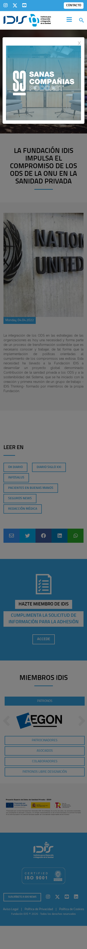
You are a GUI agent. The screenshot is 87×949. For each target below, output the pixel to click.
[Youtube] (24, 5)
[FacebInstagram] (5, 5)
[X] (15, 5)
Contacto (73, 5)
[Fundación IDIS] (27, 20)
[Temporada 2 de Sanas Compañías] (43, 82)
